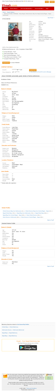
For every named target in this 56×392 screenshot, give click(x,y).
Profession (31, 36)
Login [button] (47, 1)
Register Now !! (6, 62)
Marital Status (32, 24)
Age (30, 21)
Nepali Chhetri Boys (7, 213)
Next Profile (50, 17)
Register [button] (52, 1)
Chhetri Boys (5, 327)
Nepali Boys (5, 333)
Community (31, 31)
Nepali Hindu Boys (39, 213)
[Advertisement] (28, 195)
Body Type (31, 34)
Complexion (32, 32)
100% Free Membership (26, 8)
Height (30, 23)
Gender (4, 91)
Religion (31, 28)
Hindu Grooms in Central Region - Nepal (30, 217)
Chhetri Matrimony (14, 327)
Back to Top (50, 220)
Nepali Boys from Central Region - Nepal (12, 215)
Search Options (10, 12)
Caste (30, 29)
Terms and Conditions (31, 388)
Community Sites (39, 8)
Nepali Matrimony (13, 333)
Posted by (31, 26)
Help (47, 8)
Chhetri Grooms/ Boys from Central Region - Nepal (37, 211)
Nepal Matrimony (13, 335)
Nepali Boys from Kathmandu (23, 213)
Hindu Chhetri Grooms (32, 215)
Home (4, 12)
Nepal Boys (4, 335)
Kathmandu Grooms (6, 330)
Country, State (32, 39)
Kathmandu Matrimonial (18, 330)
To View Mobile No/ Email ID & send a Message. (40, 72)
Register (6, 8)
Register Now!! (33, 70)
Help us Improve (49, 378)
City (30, 41)
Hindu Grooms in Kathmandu (9, 217)
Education (31, 37)
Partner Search (13, 8)
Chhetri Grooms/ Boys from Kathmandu (12, 211)
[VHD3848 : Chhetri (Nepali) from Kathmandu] (14, 31)
